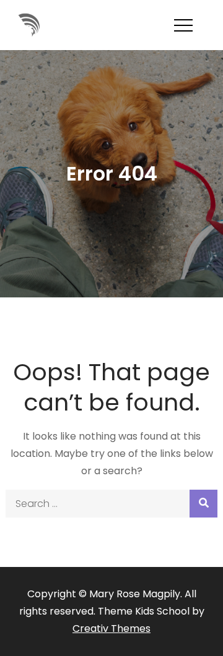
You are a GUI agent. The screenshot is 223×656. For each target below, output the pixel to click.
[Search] (203, 504)
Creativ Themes (111, 628)
